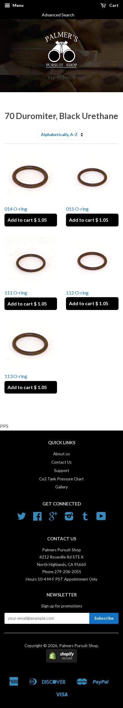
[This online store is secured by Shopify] (61, 660)
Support (61, 470)
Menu (18, 5)
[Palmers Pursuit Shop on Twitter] (21, 518)
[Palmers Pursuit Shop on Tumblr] (85, 518)
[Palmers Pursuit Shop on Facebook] (37, 518)
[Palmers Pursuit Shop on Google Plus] (53, 518)
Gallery (61, 487)
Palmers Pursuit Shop (78, 645)
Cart (113, 5)
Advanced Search (60, 14)
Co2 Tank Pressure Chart (61, 478)
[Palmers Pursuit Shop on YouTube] (101, 518)
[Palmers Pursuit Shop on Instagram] (69, 518)
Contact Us (61, 462)
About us (61, 453)
